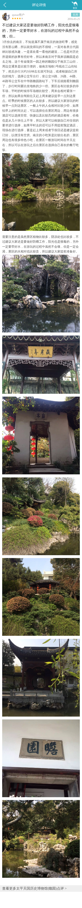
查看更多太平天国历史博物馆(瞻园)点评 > (34, 888)
